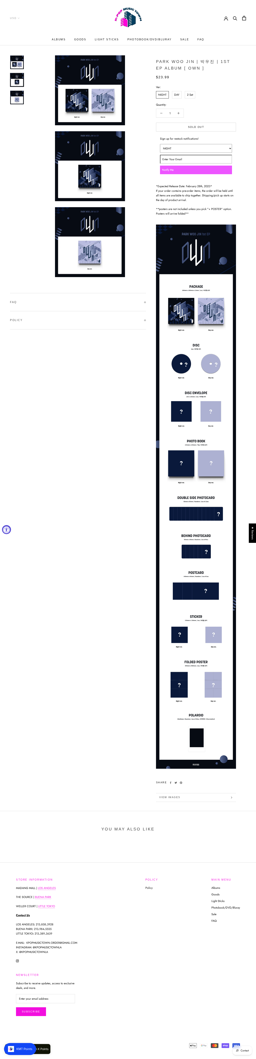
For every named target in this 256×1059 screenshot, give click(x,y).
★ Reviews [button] (253, 533)
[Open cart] (244, 18)
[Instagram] (17, 960)
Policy (16, 320)
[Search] (235, 18)
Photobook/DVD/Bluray (149, 39)
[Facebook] (170, 783)
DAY (176, 95)
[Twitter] (176, 783)
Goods (80, 39)
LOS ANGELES (47, 888)
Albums (59, 39)
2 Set (190, 95)
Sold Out (196, 127)
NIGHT (162, 95)
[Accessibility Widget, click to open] (6, 529)
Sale (184, 39)
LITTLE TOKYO (46, 906)
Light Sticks (107, 39)
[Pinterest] (181, 783)
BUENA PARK (43, 897)
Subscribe (31, 1011)
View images (169, 797)
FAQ (200, 39)
